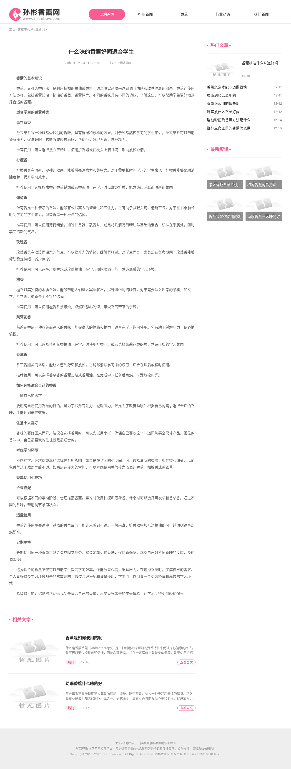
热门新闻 (261, 14)
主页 (12, 29)
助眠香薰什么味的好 (83, 683)
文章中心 (24, 29)
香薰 (184, 14)
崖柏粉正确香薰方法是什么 (229, 120)
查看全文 (186, 662)
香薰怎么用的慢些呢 (223, 103)
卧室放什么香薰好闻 (223, 111)
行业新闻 (145, 14)
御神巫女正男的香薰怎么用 (229, 128)
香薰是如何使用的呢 (83, 637)
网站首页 (107, 14)
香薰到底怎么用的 (221, 95)
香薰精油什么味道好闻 (260, 63)
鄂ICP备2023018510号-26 (202, 754)
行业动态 (223, 14)
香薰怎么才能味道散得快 (227, 87)
